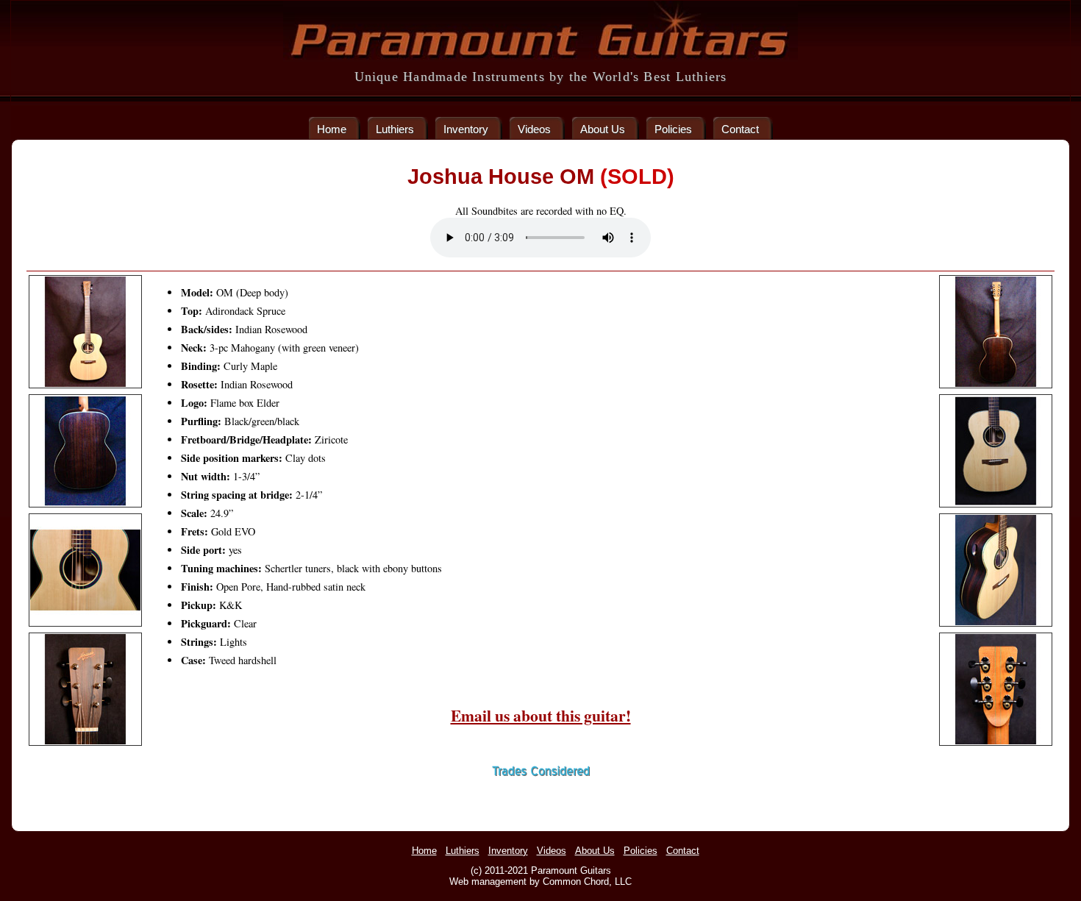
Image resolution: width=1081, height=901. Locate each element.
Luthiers (395, 129)
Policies (673, 129)
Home (331, 129)
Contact (740, 129)
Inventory (465, 129)
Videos (534, 129)
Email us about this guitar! (541, 715)
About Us (602, 129)
